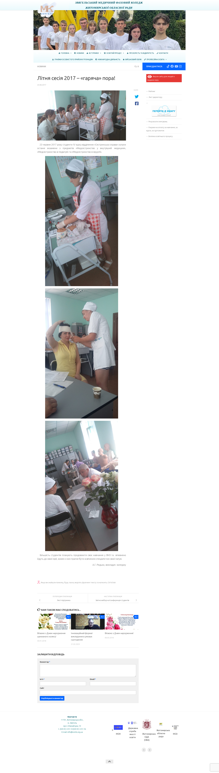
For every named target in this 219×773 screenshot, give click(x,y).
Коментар (45, 662)
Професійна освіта (155, 59)
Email (93, 679)
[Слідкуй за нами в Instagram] (180, 66)
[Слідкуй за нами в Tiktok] (168, 66)
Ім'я (42, 679)
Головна (65, 53)
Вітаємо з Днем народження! (119, 633)
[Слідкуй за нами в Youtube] (176, 66)
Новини (80, 53)
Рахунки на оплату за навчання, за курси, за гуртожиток (162, 129)
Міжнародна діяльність (109, 59)
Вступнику (94, 53)
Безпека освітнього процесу (161, 136)
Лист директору (155, 97)
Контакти (163, 53)
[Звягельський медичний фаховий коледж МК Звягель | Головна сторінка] (47, 10)
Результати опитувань (158, 121)
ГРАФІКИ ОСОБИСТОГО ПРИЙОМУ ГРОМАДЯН (74, 59)
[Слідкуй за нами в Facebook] (172, 66)
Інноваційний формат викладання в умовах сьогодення (82, 636)
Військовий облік (133, 59)
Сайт (42, 688)
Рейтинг (152, 91)
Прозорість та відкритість (141, 53)
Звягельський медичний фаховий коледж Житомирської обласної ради (109, 5)
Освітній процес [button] (114, 53)
